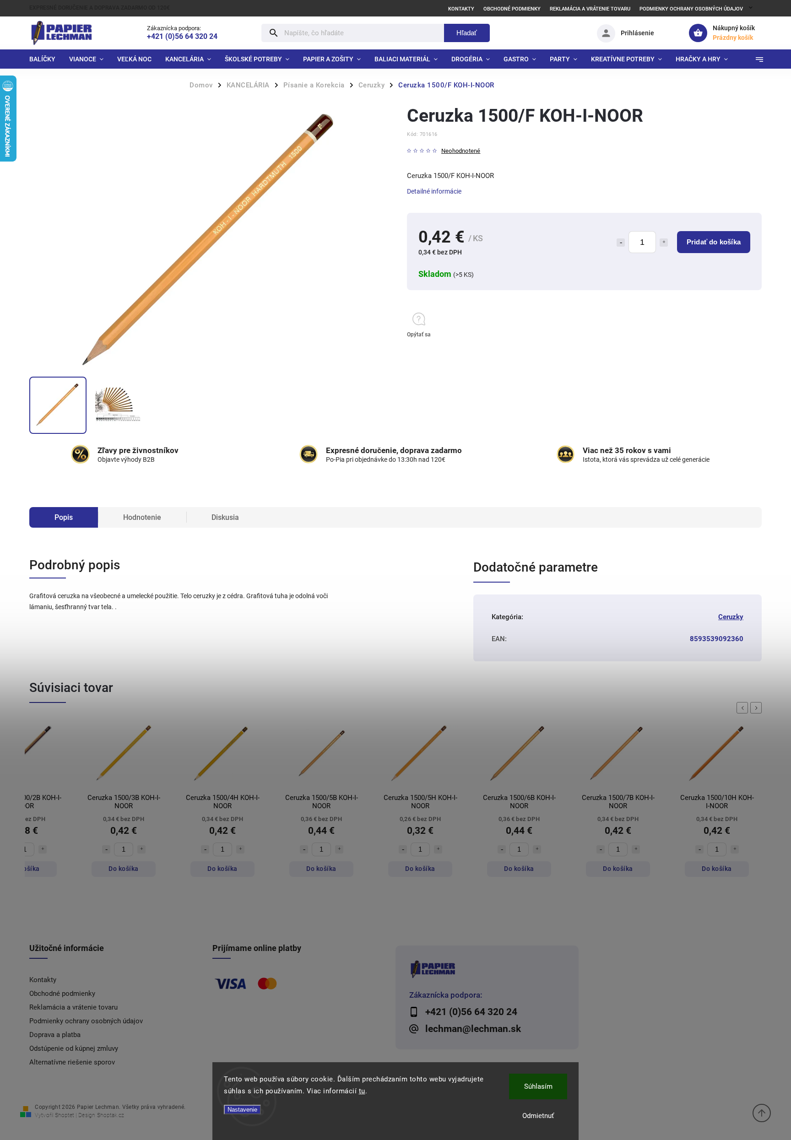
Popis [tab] (63, 517)
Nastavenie (242, 1109)
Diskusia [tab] (225, 517)
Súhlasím (538, 1086)
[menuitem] (45, 59)
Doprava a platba (55, 1035)
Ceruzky (730, 617)
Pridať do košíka (714, 242)
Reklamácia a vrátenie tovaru (590, 9)
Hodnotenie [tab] (142, 517)
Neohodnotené (460, 151)
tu (362, 1091)
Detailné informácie (434, 191)
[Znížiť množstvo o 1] (621, 242)
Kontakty (461, 9)
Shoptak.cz (110, 1115)
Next (757, 707)
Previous (744, 707)
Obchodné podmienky (512, 9)
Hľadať (466, 33)
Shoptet (64, 1115)
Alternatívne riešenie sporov (72, 1062)
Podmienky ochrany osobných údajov (691, 9)
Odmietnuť (538, 1116)
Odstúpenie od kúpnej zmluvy (73, 1048)
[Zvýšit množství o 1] (42, 849)
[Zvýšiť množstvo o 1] (664, 242)
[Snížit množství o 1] (106, 849)
